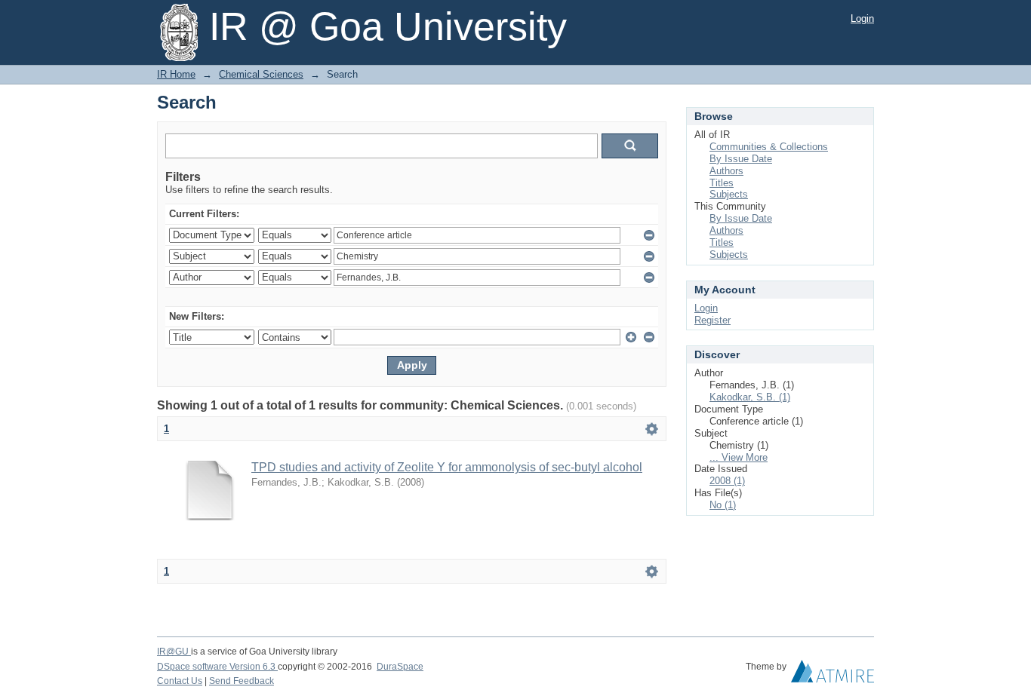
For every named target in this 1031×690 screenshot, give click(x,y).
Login (862, 18)
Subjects (728, 194)
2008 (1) (727, 480)
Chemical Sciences (261, 74)
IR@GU (174, 651)
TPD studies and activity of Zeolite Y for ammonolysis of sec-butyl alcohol (446, 467)
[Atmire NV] (832, 675)
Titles (721, 183)
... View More (738, 457)
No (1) (722, 505)
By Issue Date (740, 158)
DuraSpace (400, 666)
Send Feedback (241, 681)
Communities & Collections (768, 146)
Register (712, 320)
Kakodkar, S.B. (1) (749, 397)
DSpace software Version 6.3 (217, 666)
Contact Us (179, 681)
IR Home (176, 74)
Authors (726, 170)
